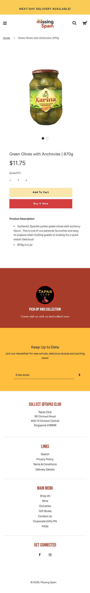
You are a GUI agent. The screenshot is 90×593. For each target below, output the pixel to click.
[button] (43, 138)
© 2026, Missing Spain (43, 582)
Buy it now (40, 203)
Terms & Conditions (45, 464)
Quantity (15, 173)
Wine (45, 500)
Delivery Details (45, 469)
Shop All (45, 495)
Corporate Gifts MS (45, 521)
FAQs (45, 526)
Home (6, 37)
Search (45, 454)
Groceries (45, 505)
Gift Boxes (45, 511)
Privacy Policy (45, 459)
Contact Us (45, 516)
